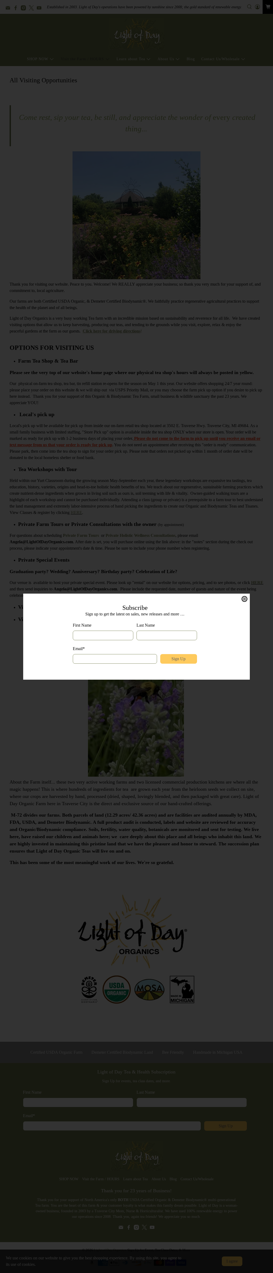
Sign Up (178, 658)
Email (79, 648)
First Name (82, 625)
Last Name (145, 625)
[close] (244, 599)
